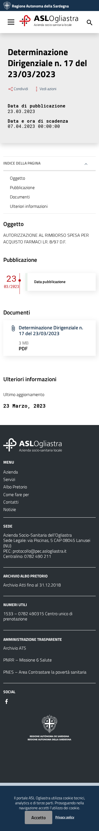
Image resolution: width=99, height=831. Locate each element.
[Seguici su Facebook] (6, 701)
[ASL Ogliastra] (7, 6)
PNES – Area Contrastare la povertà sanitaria (44, 672)
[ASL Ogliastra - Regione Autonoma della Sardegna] (32, 444)
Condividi (21, 89)
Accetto (38, 817)
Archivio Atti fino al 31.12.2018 (32, 585)
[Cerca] (90, 23)
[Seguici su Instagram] (16, 701)
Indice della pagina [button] (21, 163)
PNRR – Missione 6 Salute (27, 660)
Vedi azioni (48, 89)
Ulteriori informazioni (29, 206)
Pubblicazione (22, 187)
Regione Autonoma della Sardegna (40, 6)
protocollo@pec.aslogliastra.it (40, 551)
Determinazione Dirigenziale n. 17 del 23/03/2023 (51, 330)
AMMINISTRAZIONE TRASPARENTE (32, 639)
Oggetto (17, 178)
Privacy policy (64, 817)
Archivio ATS (14, 648)
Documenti (20, 196)
